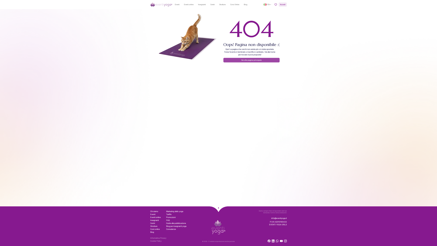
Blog (245, 4)
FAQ (168, 220)
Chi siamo (154, 211)
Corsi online (155, 229)
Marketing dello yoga (174, 211)
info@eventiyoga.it (279, 218)
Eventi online (189, 4)
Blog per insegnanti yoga (176, 226)
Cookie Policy (156, 241)
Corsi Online (234, 4)
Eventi (177, 4)
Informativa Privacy (158, 238)
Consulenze (171, 229)
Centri (212, 4)
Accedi (282, 4)
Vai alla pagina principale (251, 60)
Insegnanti (202, 4)
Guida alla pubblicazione (176, 223)
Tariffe (168, 214)
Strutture (222, 4)
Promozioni (171, 217)
